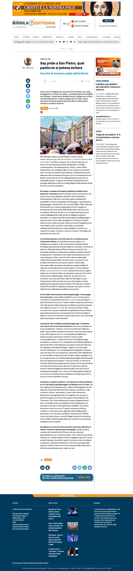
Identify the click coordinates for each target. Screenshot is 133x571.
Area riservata (92, 37)
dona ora (108, 21)
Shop (79, 37)
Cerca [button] (116, 37)
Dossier (71, 37)
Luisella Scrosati (112, 94)
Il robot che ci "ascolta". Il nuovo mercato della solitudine (56, 552)
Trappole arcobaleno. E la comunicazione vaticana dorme (108, 137)
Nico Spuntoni (28, 67)
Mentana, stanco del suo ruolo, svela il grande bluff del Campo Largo (55, 539)
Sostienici (59, 37)
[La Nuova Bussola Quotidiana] (34, 24)
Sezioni (35, 37)
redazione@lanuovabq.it (20, 524)
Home (16, 37)
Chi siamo (26, 37)
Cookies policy (28, 563)
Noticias (81, 25)
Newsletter (108, 26)
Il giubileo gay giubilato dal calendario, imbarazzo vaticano (108, 87)
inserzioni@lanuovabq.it (20, 529)
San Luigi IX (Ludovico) (89, 41)
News (80, 21)
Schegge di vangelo (23, 41)
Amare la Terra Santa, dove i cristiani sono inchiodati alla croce (54, 514)
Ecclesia (70, 49)
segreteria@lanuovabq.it (20, 526)
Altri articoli (66, 495)
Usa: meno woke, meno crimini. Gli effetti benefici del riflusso (55, 526)
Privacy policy (17, 563)
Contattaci (107, 37)
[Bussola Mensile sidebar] (108, 67)
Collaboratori (47, 37)
